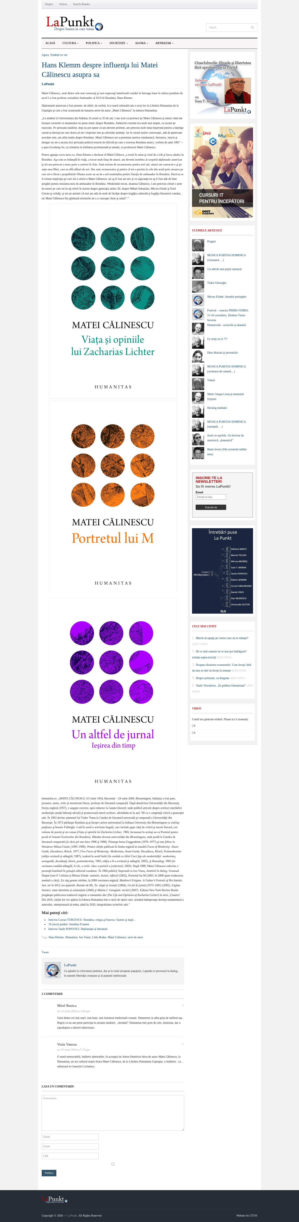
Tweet (45, 952)
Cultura (67, 44)
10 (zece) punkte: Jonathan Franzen (68, 924)
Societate (115, 44)
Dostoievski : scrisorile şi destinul (226, 325)
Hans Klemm (56, 937)
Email (199, 492)
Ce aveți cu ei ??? (217, 338)
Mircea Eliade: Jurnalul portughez (226, 296)
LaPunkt (48, 84)
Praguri (211, 241)
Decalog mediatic (217, 407)
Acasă (50, 43)
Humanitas (71, 937)
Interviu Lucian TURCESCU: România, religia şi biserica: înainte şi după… (92, 919)
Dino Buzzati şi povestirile (222, 352)
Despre (49, 4)
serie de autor (135, 937)
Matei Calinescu (117, 937)
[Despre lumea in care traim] (75, 23)
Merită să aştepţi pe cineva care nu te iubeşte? (222, 638)
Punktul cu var (58, 54)
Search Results (81, 4)
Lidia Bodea (99, 937)
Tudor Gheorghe (216, 282)
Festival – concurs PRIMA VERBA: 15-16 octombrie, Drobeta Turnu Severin (228, 315)
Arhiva (63, 4)
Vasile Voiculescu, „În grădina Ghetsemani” (221, 685)
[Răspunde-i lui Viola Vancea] (183, 1043)
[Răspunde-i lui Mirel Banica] (183, 1004)
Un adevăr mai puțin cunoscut (224, 269)
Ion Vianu (85, 937)
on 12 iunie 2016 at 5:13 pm (73, 1049)
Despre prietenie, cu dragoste (212, 678)
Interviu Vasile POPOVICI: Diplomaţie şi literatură (77, 929)
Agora (138, 44)
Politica (91, 44)
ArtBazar (161, 44)
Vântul (211, 380)
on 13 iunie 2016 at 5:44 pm (73, 1011)
